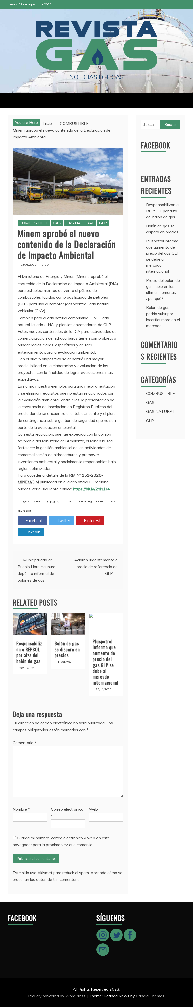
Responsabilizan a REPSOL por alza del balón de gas (29, 652)
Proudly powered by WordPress (57, 995)
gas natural (38, 501)
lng (89, 501)
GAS (57, 222)
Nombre (21, 809)
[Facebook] (130, 939)
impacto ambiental (73, 501)
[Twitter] (117, 939)
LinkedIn (32, 531)
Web (93, 809)
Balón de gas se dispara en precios (67, 649)
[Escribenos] (102, 954)
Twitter (63, 520)
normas (109, 501)
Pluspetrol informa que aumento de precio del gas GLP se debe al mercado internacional (105, 662)
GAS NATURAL (80, 222)
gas (26, 501)
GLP (103, 222)
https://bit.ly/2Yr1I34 (91, 488)
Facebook (33, 520)
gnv (55, 501)
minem (98, 501)
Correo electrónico (67, 812)
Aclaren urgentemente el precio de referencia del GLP (96, 566)
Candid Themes (150, 995)
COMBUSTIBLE (33, 222)
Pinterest (92, 520)
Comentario (24, 742)
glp (49, 501)
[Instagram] (103, 939)
